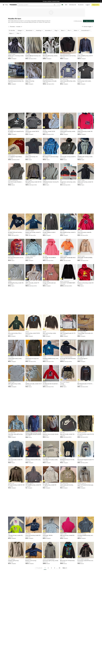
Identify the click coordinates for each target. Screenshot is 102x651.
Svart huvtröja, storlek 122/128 (32, 333)
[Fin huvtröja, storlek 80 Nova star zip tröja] (86, 550)
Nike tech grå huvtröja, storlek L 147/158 (50, 55)
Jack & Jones (65, 79)
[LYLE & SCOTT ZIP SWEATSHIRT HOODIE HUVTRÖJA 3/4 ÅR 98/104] (68, 272)
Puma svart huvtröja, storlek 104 (32, 535)
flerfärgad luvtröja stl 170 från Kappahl (67, 459)
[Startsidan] (13, 5)
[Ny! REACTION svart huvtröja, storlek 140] (16, 222)
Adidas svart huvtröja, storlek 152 (85, 181)
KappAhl (67, 382)
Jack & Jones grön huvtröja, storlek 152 (66, 485)
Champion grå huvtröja (13, 560)
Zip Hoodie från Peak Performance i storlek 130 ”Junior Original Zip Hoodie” (68, 358)
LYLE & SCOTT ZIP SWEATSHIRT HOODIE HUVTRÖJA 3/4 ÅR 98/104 (68, 283)
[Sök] (54, 5)
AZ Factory (84, 432)
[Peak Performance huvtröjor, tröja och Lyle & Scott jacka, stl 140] (16, 70)
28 (59, 568)
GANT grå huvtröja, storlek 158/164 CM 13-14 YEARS (14, 383)
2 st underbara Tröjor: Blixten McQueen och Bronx (15, 156)
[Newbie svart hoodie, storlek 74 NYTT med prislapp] (33, 222)
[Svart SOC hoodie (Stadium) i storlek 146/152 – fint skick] (16, 171)
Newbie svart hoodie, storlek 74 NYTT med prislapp (32, 232)
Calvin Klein (13, 432)
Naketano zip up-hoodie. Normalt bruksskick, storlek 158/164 (50, 434)
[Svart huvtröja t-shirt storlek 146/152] (86, 70)
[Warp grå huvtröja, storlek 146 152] (33, 171)
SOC (13, 483)
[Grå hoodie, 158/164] (51, 525)
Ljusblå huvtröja (29, 257)
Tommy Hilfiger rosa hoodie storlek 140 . (86, 333)
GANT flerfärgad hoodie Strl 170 (67, 333)
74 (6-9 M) (27, 230)
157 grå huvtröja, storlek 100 (49, 485)
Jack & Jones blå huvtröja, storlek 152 (68, 81)
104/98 (26, 483)
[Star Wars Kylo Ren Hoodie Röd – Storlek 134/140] (51, 373)
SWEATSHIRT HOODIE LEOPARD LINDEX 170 (85, 257)
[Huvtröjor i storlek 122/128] (51, 121)
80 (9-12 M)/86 (81, 559)
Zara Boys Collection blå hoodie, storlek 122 (33, 459)
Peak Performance (66, 54)
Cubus (81, 230)
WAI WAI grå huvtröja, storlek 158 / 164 (16, 283)
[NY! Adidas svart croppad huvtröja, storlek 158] (16, 121)
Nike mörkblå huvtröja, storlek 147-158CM (68, 232)
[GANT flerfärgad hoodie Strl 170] (68, 323)
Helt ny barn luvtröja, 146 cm (14, 333)
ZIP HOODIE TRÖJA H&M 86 (49, 257)
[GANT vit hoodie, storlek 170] (33, 272)
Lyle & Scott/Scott (50, 559)
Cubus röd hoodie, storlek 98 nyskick (84, 232)
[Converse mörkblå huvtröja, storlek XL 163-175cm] (86, 525)
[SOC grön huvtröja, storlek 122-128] (16, 474)
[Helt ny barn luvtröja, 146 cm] (16, 323)
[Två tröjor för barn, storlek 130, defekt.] (16, 525)
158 (43, 54)
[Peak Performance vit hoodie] (51, 70)
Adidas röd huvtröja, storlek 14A (85, 131)
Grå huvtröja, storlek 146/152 (32, 131)
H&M (29, 54)
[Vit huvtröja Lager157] (86, 348)
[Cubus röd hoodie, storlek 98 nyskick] (86, 222)
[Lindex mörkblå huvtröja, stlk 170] (86, 45)
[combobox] (37, 5)
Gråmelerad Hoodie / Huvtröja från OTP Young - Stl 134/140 (51, 182)
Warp (31, 180)
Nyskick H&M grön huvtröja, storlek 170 (33, 55)
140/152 (9, 256)
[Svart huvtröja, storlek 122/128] (33, 323)
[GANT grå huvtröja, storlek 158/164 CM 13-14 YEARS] (16, 373)
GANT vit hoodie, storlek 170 (32, 282)
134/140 (9, 54)
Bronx (13, 155)
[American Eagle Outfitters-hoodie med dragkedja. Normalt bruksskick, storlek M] (33, 423)
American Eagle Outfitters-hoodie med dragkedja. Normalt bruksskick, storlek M (33, 433)
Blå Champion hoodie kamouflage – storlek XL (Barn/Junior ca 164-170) (51, 156)
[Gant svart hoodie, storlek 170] (16, 449)
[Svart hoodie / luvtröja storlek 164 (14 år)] (68, 146)
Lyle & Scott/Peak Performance (17, 79)
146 (9, 331)
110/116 (44, 281)
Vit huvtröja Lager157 (82, 358)
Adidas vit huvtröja (29, 81)
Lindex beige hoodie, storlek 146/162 (14, 358)
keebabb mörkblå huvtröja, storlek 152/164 (51, 358)
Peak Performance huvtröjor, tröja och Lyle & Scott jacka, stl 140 (16, 81)
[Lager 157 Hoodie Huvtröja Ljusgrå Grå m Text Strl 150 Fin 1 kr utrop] (86, 474)
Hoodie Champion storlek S (49, 232)
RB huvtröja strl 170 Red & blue (67, 560)
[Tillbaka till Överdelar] (9, 27)
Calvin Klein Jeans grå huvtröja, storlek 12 (15, 434)
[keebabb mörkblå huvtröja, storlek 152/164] (51, 348)
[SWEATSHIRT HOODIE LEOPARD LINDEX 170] (86, 247)
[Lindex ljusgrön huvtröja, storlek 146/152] (68, 121)
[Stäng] (101, 1)
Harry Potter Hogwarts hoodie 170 (86, 459)
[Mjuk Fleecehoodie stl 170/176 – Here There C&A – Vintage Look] (86, 373)
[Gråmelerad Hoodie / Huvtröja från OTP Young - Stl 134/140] (51, 171)
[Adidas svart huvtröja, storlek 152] (86, 171)
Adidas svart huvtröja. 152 (31, 156)
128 (78, 281)
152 (61, 79)
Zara (26, 458)
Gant (29, 281)
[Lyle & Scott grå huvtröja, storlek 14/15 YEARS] (51, 550)
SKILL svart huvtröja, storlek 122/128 (49, 333)
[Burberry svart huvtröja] (33, 550)
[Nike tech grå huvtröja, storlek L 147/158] (51, 45)
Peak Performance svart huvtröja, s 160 (68, 55)
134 (9, 559)
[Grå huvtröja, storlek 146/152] (33, 121)
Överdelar (12, 26)
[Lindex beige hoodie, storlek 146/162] (16, 348)
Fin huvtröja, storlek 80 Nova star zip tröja (85, 560)
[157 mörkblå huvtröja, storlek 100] (33, 474)
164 (61, 54)
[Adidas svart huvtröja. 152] (33, 146)
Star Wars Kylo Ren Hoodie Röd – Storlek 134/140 (50, 383)
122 (26, 79)
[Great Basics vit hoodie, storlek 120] (51, 449)
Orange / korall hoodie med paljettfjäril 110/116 (49, 283)
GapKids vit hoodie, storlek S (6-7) (33, 383)
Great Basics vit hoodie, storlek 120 (50, 459)
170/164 (79, 533)
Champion (49, 155)
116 (26, 382)
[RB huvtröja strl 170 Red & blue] (68, 550)
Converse (84, 533)
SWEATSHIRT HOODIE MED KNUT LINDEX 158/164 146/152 (68, 257)
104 (26, 533)
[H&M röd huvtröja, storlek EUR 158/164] (68, 525)
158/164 (79, 256)
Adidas (13, 54)
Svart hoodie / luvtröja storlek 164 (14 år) (68, 156)
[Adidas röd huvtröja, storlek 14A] (86, 121)
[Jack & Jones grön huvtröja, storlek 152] (68, 474)
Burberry (29, 559)
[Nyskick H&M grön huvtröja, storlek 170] (33, 45)
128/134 (61, 357)
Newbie (32, 230)
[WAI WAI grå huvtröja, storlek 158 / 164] (16, 272)
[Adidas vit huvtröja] (33, 70)
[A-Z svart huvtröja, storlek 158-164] (86, 423)
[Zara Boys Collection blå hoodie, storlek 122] (33, 449)
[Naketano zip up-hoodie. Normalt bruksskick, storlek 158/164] (51, 423)
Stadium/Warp (32, 256)
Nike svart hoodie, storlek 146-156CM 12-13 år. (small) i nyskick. (67, 434)
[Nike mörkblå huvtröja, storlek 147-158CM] (68, 222)
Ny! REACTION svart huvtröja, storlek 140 (15, 232)
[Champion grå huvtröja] (16, 550)
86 (43, 256)
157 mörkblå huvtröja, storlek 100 (33, 485)
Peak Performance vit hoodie (49, 81)
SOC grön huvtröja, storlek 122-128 (16, 485)
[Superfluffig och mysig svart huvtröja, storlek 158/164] (33, 348)
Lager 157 (82, 357)
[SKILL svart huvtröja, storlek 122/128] (51, 323)
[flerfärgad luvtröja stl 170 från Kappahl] (68, 449)
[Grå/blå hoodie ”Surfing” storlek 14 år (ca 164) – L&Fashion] (86, 146)
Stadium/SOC (15, 180)
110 (78, 129)
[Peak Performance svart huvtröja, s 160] (68, 45)
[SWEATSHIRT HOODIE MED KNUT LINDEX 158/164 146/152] (68, 247)
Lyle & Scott (66, 281)
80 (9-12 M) (62, 382)
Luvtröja (62, 383)
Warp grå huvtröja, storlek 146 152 (33, 181)
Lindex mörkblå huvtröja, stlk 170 (85, 55)
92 (26, 559)
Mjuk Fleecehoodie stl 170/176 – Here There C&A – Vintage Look (85, 383)
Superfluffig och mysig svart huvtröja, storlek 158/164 (32, 358)
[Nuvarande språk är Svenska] (62, 5)
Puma (29, 533)
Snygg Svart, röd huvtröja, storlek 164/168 (68, 182)
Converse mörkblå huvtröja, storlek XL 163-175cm (86, 535)
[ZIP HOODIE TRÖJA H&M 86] (51, 247)
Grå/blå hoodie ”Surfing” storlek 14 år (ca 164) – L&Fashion (86, 156)
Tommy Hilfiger (83, 331)
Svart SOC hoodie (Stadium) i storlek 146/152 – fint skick (15, 182)
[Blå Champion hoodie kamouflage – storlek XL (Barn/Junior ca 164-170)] (51, 146)
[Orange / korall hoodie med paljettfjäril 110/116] (51, 272)
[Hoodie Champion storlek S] (51, 222)
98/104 (61, 281)
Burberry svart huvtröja (30, 560)
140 (9, 79)
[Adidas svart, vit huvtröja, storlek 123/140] (16, 45)
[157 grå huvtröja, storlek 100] (51, 474)
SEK (66, 4)
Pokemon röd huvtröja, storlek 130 (85, 282)
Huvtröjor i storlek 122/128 (49, 131)
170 (26, 54)
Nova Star (87, 559)
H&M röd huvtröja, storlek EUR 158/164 (67, 535)
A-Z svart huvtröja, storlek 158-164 (86, 434)
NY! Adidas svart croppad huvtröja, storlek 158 (16, 131)
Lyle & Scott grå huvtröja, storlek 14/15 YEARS (50, 560)
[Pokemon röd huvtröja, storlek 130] (86, 272)
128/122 (9, 155)
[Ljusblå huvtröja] (33, 247)
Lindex (81, 54)
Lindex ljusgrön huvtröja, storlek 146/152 (67, 131)
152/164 (44, 357)
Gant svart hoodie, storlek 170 (15, 459)
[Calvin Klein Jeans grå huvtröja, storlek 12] (16, 423)
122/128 (44, 129)
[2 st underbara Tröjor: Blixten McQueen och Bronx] (16, 146)
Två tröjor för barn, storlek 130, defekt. (15, 535)
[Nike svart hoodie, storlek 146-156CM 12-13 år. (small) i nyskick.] (68, 423)
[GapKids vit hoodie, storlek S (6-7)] (33, 373)
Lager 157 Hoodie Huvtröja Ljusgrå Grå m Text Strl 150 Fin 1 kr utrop (86, 485)
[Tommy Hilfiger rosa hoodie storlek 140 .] (86, 323)
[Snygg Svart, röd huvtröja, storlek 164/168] (68, 171)
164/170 (44, 155)
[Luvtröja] (68, 373)
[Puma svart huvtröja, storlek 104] (33, 525)
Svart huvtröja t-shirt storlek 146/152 (84, 81)
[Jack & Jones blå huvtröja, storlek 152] (68, 70)
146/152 (79, 79)
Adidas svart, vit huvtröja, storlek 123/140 (15, 55)
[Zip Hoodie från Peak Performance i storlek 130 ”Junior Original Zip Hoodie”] (68, 348)
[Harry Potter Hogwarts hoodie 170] (86, 449)
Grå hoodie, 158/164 (47, 535)
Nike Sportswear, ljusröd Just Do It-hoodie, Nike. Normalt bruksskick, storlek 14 (16, 257)
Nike (46, 54)
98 (78, 230)
